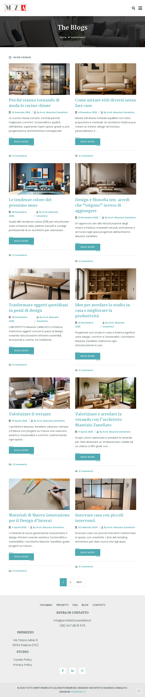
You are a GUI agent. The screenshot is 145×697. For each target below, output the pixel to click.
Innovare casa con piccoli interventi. (99, 518)
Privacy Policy (22, 665)
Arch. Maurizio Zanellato (54, 112)
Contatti (99, 605)
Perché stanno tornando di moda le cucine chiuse (34, 103)
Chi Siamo (46, 605)
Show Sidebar (22, 57)
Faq (75, 605)
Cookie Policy (22, 660)
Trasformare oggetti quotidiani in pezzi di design (38, 308)
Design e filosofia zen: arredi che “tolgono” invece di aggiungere (102, 205)
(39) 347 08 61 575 (72, 626)
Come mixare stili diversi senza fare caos (105, 103)
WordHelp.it (78, 691)
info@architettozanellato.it (72, 620)
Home (63, 37)
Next (79, 582)
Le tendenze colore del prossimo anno (30, 203)
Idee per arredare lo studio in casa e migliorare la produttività (102, 310)
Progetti (62, 605)
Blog (85, 605)
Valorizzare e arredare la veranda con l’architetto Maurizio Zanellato (98, 419)
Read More (21, 141)
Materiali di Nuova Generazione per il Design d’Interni (39, 518)
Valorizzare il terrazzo (30, 414)
